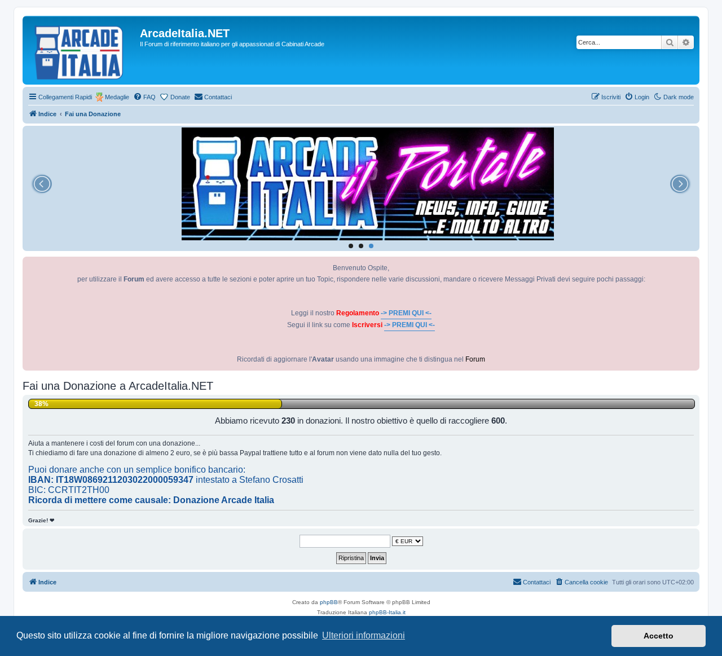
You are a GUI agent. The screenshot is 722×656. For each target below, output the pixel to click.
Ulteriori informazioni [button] (363, 635)
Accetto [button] (658, 635)
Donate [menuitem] (180, 97)
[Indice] (82, 50)
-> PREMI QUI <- (406, 313)
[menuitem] (144, 97)
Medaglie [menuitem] (117, 97)
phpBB (329, 602)
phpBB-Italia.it (387, 612)
